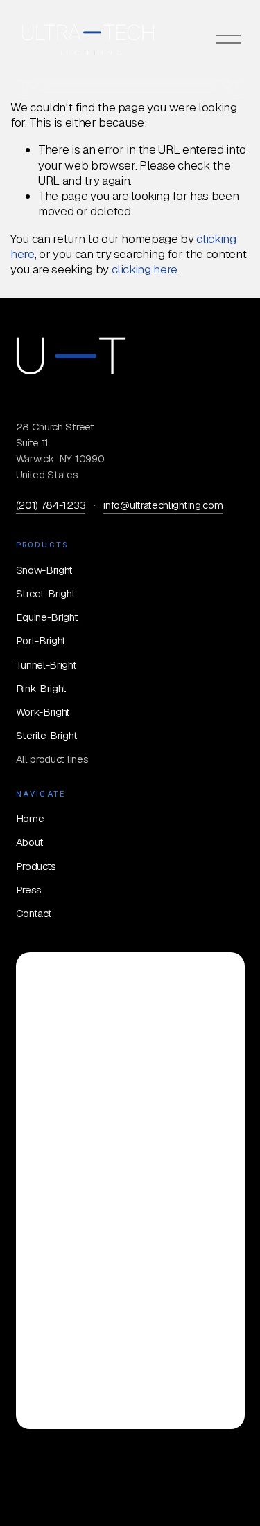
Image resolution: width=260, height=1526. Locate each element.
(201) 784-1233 (51, 504)
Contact (34, 913)
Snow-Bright (44, 569)
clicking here (145, 269)
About (30, 841)
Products (36, 866)
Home (30, 818)
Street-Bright (46, 593)
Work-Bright (43, 711)
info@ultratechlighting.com (163, 504)
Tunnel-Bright (46, 664)
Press (29, 889)
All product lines (52, 758)
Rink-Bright (41, 688)
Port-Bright (41, 640)
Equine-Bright (47, 617)
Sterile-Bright (47, 735)
